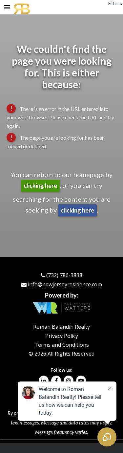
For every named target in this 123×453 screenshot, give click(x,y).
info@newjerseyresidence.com (65, 284)
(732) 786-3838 (64, 275)
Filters (115, 3)
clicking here (40, 185)
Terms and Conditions (61, 344)
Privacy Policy (61, 336)
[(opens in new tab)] (44, 380)
